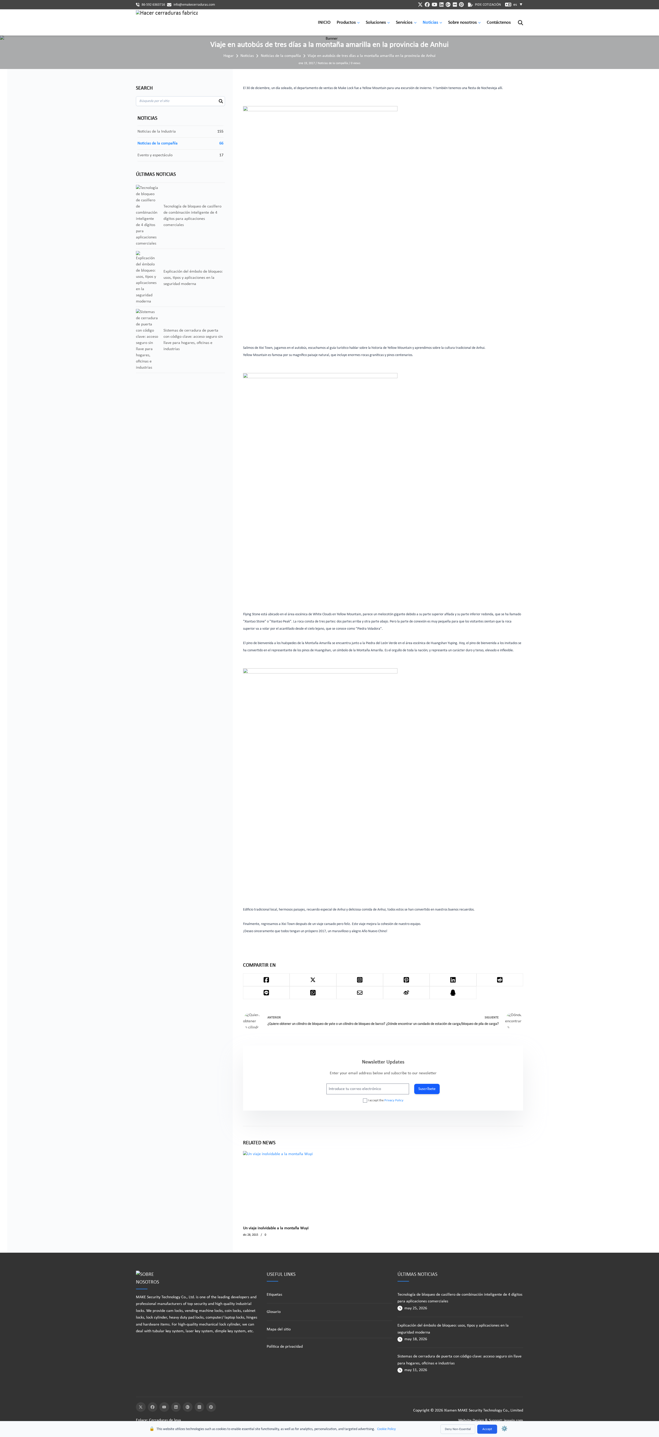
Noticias (430, 22)
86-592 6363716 (153, 5)
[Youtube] (164, 1407)
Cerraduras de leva (165, 1420)
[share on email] (359, 992)
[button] (360, 22)
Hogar (228, 56)
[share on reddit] (499, 979)
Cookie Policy (386, 1429)
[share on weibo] (406, 992)
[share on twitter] (313, 979)
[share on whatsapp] (313, 992)
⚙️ (504, 1429)
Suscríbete (427, 1089)
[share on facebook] (266, 979)
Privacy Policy (393, 1100)
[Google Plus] (188, 1407)
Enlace (141, 1420)
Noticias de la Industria (156, 131)
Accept (487, 1429)
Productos (346, 22)
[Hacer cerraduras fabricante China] (167, 22)
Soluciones (376, 22)
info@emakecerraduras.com (194, 5)
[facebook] (427, 4)
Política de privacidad (285, 1347)
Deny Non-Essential (458, 1429)
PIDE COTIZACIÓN (488, 5)
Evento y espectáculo (154, 155)
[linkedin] (441, 4)
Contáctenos (499, 22)
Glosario (274, 1312)
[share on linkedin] (453, 979)
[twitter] (420, 4)
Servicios (404, 22)
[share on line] (266, 992)
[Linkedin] (176, 1407)
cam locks (174, 1311)
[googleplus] (448, 4)
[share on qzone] (453, 992)
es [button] (518, 5)
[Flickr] (199, 1407)
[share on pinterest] (406, 979)
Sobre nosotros (462, 22)
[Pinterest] (211, 1407)
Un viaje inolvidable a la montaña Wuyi (276, 1228)
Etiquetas (274, 1295)
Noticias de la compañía (281, 56)
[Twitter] (141, 1407)
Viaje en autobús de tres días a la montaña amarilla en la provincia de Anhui (372, 56)
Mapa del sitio (279, 1329)
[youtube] (434, 4)
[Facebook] (153, 1407)
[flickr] (455, 4)
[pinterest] (461, 4)
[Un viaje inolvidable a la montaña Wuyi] (278, 1185)
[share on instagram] (359, 979)
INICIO (324, 22)
